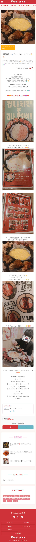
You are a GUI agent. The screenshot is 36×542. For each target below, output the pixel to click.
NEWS (18, 498)
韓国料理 (12, 419)
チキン (6, 419)
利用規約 (10, 526)
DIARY (17, 496)
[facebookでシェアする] (32, 68)
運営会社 (10, 529)
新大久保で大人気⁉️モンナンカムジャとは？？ (20, 444)
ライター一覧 (9, 522)
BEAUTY (13, 5)
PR (4, 501)
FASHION (21, 5)
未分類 (15, 501)
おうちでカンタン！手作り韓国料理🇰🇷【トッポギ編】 (21, 453)
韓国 (9, 419)
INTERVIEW (4, 5)
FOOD (28, 5)
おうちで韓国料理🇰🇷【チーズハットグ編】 (21, 461)
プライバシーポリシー (26, 526)
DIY (22, 496)
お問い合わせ (26, 522)
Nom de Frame (25, 498)
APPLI (5, 496)
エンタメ (9, 501)
